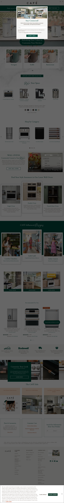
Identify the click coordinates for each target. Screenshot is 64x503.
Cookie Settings (42, 494)
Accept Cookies (53, 494)
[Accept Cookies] (62, 494)
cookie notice (9, 501)
